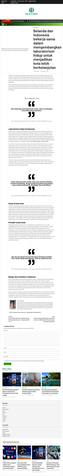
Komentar (6, 330)
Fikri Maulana (13, 396)
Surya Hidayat (36, 71)
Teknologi (4, 416)
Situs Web (6, 356)
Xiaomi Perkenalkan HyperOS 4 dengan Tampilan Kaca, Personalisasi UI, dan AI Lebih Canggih (39, 21)
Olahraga (4, 417)
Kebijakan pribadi (14, 2)
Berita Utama (35, 27)
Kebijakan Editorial (32, 1)
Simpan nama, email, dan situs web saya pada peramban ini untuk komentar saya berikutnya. (24, 360)
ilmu (3, 414)
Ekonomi (4, 412)
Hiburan (4, 419)
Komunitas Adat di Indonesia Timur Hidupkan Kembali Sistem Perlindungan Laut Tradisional (50, 391)
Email (5, 352)
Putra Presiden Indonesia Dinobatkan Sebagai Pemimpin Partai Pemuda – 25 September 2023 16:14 (19, 319)
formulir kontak (20, 1)
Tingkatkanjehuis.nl (12, 226)
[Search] (60, 24)
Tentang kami (13, 1)
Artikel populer (5, 409)
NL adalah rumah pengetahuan (45, 138)
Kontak (3, 421)
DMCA (26, 1)
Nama (5, 348)
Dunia (3, 411)
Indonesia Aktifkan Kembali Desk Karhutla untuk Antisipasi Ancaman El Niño (31, 391)
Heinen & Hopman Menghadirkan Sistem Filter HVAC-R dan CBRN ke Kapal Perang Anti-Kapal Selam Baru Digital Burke (44, 319)
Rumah (3, 407)
